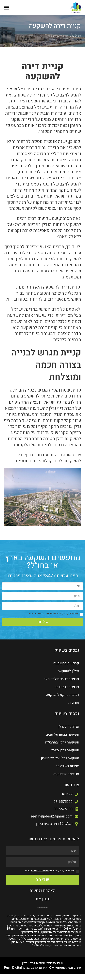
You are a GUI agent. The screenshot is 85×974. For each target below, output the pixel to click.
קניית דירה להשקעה (58, 36)
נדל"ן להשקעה (68, 671)
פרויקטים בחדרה (67, 687)
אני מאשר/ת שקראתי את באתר (53, 613)
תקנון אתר (42, 899)
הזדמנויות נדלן (68, 726)
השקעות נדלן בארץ (65, 750)
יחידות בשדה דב (67, 766)
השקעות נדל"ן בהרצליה (62, 742)
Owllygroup (57, 967)
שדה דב (73, 702)
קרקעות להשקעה (66, 663)
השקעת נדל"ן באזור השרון (60, 758)
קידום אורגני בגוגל (35, 967)
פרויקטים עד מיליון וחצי (61, 679)
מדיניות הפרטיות (43, 613)
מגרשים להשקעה (66, 774)
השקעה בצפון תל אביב (62, 734)
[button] (6, 7)
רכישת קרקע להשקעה (62, 694)
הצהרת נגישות (42, 891)
